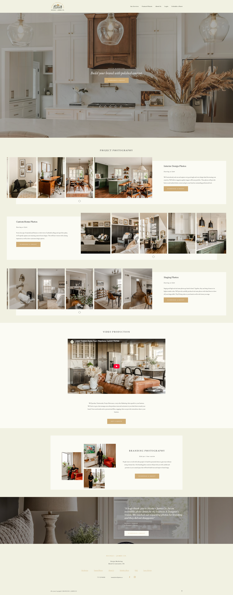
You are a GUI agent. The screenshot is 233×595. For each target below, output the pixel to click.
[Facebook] (129, 577)
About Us (158, 6)
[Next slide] (80, 201)
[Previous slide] (79, 201)
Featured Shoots (147, 6)
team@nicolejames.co (117, 577)
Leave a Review (147, 570)
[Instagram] (135, 577)
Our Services (134, 6)
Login (166, 6)
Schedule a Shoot (176, 6)
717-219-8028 (101, 577)
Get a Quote (116, 421)
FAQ (136, 570)
